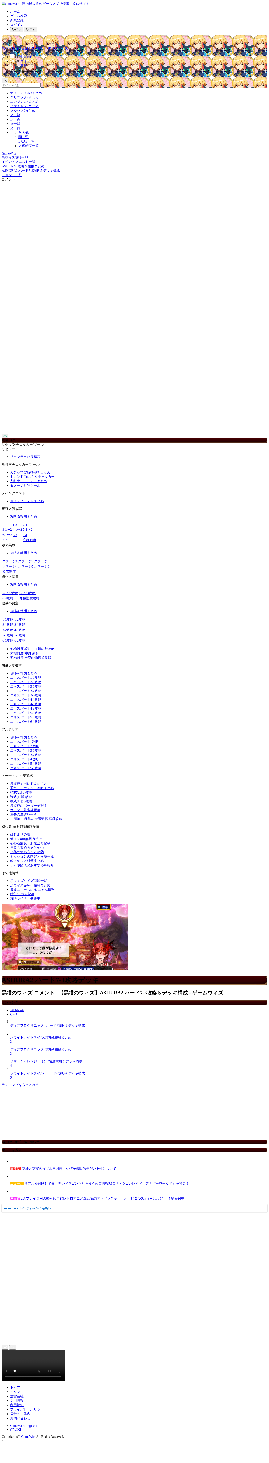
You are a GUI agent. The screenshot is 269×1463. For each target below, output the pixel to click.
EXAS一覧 (26, 141)
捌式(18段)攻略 (21, 801)
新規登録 (17, 20)
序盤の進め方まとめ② (27, 852)
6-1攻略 (7, 640)
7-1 (25, 535)
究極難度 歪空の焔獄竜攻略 (30, 657)
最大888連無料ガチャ (26, 839)
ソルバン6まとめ (22, 110)
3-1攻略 (19, 624)
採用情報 (17, 1400)
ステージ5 (25, 566)
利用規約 (17, 1405)
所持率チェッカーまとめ (28, 481)
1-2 (15, 525)
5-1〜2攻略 (10, 593)
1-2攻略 (19, 619)
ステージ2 (25, 561)
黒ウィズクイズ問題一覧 (28, 881)
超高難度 (9, 572)
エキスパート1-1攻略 (25, 677)
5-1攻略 (7, 635)
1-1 (4, 525)
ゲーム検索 (18, 16)
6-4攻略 (7, 598)
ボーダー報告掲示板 (25, 810)
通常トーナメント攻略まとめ (32, 788)
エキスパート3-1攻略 (25, 686)
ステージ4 (9, 566)
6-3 (15, 535)
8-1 (15, 540)
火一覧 (15, 115)
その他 (23, 132)
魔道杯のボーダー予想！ (28, 805)
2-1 (25, 525)
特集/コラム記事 (22, 894)
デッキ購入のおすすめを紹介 (32, 865)
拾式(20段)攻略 (21, 792)
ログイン (17, 24)
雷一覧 (15, 124)
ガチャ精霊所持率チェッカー (32, 472)
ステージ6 (41, 566)
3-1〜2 (7, 529)
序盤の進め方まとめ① (27, 847)
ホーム (15, 11)
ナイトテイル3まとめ (26, 93)
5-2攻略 (19, 635)
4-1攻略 (19, 630)
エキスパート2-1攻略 (25, 682)
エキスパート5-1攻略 (25, 713)
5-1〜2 (27, 529)
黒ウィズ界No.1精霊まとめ (30, 885)
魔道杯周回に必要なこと (28, 783)
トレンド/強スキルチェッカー (32, 476)
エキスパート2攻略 (24, 746)
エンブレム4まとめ (24, 101)
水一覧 (15, 119)
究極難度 (29, 540)
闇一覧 (23, 137)
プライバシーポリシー (27, 1409)
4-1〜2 (17, 529)
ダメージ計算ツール (25, 485)
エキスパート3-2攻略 (25, 691)
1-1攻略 (7, 619)
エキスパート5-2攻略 (25, 717)
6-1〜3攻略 (27, 593)
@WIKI (15, 1429)
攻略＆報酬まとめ (23, 516)
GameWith (28, 1436)
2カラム (16, 29)
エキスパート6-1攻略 (25, 721)
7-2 (4, 540)
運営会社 (17, 1396)
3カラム (30, 29)
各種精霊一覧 (28, 146)
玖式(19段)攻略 (21, 797)
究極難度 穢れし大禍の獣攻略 (32, 649)
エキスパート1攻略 (24, 741)
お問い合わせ (20, 1418)
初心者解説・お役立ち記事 (30, 843)
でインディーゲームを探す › (27, 1208)
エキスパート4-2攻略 (25, 704)
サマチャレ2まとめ (24, 106)
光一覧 (15, 128)
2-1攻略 (7, 624)
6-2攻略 (19, 640)
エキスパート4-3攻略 (25, 708)
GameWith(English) (23, 1426)
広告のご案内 (20, 1414)
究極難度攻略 (29, 598)
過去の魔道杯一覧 (23, 814)
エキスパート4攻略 (24, 759)
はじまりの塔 (20, 834)
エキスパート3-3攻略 (25, 695)
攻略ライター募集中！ (27, 898)
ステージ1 (9, 561)
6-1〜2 (7, 535)
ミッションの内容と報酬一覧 (32, 856)
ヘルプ (15, 1392)
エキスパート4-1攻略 (25, 699)
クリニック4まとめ (24, 97)
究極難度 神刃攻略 (24, 653)
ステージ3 (41, 561)
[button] (138, 71)
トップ (15, 1387)
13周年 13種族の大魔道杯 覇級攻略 (36, 819)
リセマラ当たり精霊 (25, 456)
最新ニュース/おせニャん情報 (32, 889)
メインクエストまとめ (27, 501)
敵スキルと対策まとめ (27, 861)
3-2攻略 (7, 630)
